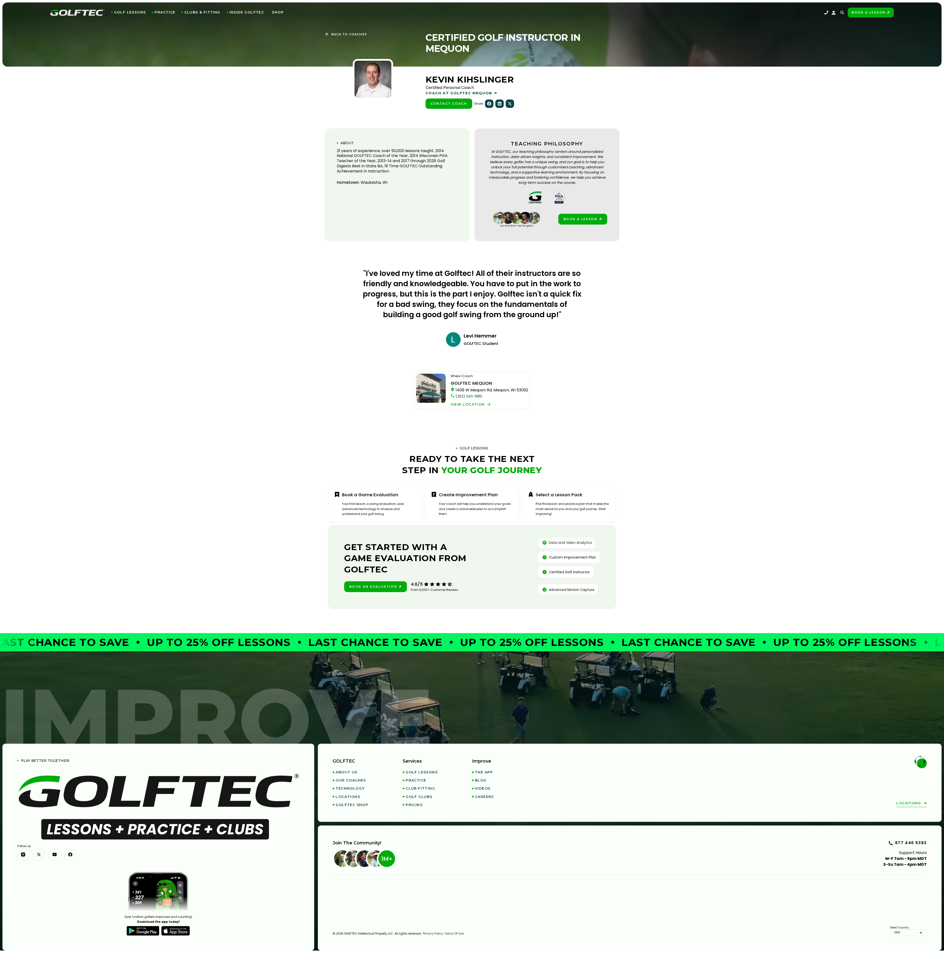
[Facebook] (70, 854)
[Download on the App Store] (175, 931)
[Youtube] (54, 854)
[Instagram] (23, 854)
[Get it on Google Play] (143, 931)
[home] (77, 12)
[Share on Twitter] (510, 104)
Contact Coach (449, 103)
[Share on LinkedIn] (499, 104)
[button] (128, 12)
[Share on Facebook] (489, 104)
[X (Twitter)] (39, 854)
